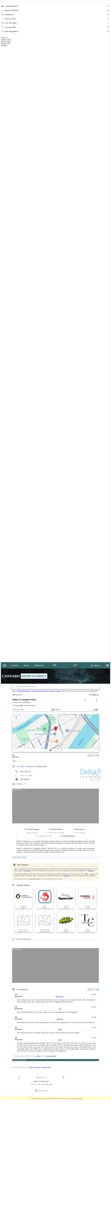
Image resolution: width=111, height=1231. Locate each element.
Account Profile (10, 27)
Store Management (11, 31)
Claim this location (34, 1067)
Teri (60, 1009)
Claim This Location (19, 857)
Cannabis (14, 665)
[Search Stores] (54, 665)
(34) (15, 758)
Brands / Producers (11, 10)
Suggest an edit (46, 1067)
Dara (60, 1029)
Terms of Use (5, 43)
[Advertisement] (55, 806)
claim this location (34, 879)
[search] (14, 686)
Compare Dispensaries (23, 939)
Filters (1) (95, 695)
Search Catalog (10, 19)
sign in (38, 1056)
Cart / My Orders (11, 23)
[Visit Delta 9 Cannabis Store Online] (90, 780)
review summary (51, 1056)
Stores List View (43, 1090)
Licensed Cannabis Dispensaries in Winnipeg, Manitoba (46, 691)
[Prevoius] (19, 1077)
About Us (4, 38)
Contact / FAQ (6, 40)
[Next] (63, 1077)
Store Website (24, 779)
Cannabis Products (11, 6)
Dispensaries (9, 14)
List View (18, 695)
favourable (27, 870)
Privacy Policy (6, 42)
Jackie (60, 1040)
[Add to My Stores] (16, 718)
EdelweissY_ (60, 996)
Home (13, 691)
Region (18, 705)
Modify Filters (48, 1084)
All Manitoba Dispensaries (23, 691)
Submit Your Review (19, 1060)
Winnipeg (91, 870)
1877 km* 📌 (18, 710)
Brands (26, 665)
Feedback (4, 45)
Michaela (60, 1019)
